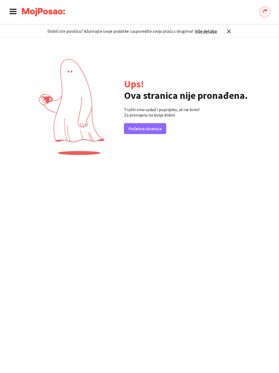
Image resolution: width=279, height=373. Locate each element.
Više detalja (206, 31)
